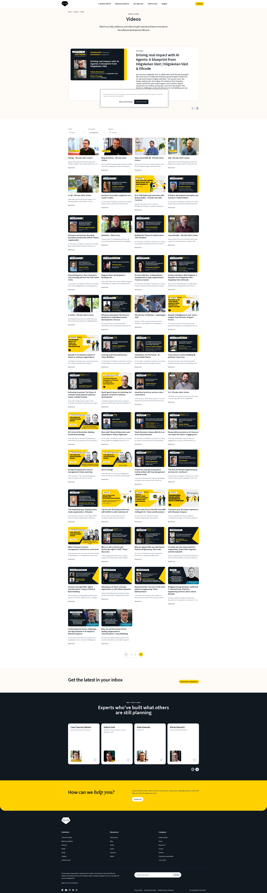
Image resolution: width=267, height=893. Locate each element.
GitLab (63, 853)
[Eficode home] (65, 3)
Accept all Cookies (141, 102)
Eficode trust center (150, 890)
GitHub (63, 849)
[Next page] (141, 654)
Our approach (138, 4)
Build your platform (122, 4)
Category (91, 129)
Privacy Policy (138, 890)
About (160, 841)
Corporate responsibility (166, 856)
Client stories (152, 4)
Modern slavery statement (166, 890)
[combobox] (97, 132)
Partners (161, 853)
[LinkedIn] (62, 890)
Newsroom (162, 845)
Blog (111, 841)
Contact (200, 4)
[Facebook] (73, 890)
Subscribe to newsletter (189, 681)
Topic (70, 129)
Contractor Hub (66, 860)
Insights (164, 4)
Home (70, 12)
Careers (161, 849)
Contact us (138, 799)
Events (112, 849)
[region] (134, 98)
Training (63, 856)
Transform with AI (104, 4)
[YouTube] (66, 890)
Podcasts (113, 853)
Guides (112, 845)
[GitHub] (70, 890)
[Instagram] (76, 890)
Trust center (162, 860)
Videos (112, 856)
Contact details (163, 838)
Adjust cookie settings (126, 102)
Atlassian (64, 845)
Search (110, 129)
